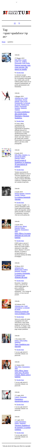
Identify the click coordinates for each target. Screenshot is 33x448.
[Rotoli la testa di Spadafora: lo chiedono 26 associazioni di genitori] (6, 152)
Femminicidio (19, 103)
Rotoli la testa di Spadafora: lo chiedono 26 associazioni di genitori (23, 163)
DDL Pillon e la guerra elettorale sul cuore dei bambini (23, 235)
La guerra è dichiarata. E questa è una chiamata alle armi (22, 275)
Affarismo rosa (19, 98)
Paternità (17, 158)
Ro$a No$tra (26, 63)
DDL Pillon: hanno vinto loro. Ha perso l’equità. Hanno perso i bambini (23, 374)
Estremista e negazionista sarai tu (22, 400)
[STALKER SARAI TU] (16, 12)
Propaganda (18, 63)
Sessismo (17, 108)
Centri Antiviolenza (21, 99)
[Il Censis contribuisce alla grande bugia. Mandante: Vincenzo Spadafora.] (6, 95)
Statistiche (24, 108)
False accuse (23, 101)
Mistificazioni (25, 104)
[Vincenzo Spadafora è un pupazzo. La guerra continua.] (6, 419)
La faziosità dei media (22, 155)
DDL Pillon (18, 60)
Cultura (17, 397)
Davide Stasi (20, 72)
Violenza (17, 109)
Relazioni (17, 229)
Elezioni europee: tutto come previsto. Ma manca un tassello (23, 67)
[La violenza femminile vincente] (6, 191)
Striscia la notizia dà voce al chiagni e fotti (22, 312)
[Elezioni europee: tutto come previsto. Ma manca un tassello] (6, 57)
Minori (25, 226)
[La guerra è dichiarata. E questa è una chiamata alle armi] (6, 265)
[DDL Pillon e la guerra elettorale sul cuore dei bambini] (6, 224)
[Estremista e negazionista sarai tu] (6, 394)
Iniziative (24, 155)
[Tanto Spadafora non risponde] (6, 338)
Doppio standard (19, 193)
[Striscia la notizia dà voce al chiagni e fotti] (6, 303)
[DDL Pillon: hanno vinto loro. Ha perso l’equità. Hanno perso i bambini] (6, 364)
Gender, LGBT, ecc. (21, 60)
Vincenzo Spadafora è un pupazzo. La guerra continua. (22, 427)
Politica (24, 61)
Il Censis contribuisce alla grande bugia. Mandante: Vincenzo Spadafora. (22, 115)
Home (3, 42)
